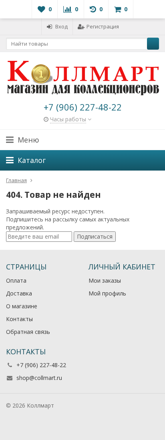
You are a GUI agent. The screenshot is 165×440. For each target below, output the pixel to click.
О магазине (21, 306)
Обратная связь (28, 332)
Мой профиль (107, 293)
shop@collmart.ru (39, 378)
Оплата (16, 280)
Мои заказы (105, 280)
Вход (61, 26)
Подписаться (95, 236)
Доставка (19, 293)
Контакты (19, 319)
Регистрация (103, 26)
